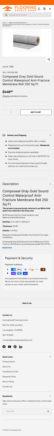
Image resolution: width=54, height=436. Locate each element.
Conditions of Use (10, 371)
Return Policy (8, 381)
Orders (8, 17)
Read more (7, 247)
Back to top (27, 303)
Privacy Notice (9, 361)
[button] (27, 120)
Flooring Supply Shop (14, 430)
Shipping (6, 96)
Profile (8, 26)
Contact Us (7, 386)
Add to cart (36, 112)
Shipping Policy (9, 376)
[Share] (48, 59)
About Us (7, 366)
